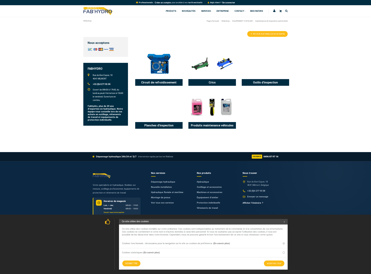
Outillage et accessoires (209, 187)
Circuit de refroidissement (159, 82)
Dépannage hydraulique (163, 182)
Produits (171, 11)
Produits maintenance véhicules (212, 125)
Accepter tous (274, 263)
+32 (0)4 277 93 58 (256, 191)
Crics (212, 82)
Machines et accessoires (209, 192)
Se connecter (228, 2)
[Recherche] (286, 11)
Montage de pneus (160, 197)
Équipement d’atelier (207, 197)
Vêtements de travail (207, 208)
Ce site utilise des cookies (135, 221)
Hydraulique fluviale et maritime (167, 192)
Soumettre (131, 263)
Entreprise (223, 11)
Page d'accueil (213, 21)
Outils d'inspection (265, 82)
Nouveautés (188, 11)
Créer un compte (163, 2)
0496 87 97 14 (265, 156)
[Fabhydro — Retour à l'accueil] (102, 176)
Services (206, 11)
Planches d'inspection (158, 125)
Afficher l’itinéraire (253, 203)
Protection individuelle (208, 203)
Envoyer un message (257, 196)
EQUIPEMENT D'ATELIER (242, 21)
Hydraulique (203, 182)
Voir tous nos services (162, 203)
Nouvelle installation (161, 187)
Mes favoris (256, 11)
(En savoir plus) (221, 243)
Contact (239, 11)
